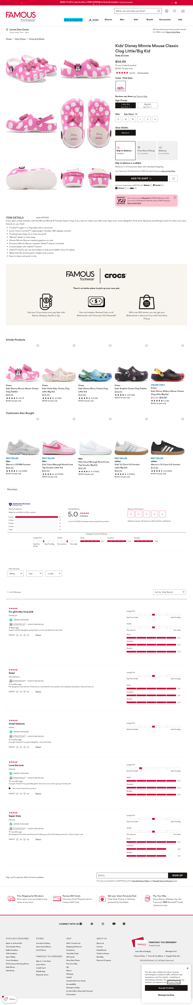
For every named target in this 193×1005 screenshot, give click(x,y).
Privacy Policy (139, 956)
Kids (136, 19)
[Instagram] (103, 925)
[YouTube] (114, 925)
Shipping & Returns (74, 947)
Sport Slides (10, 957)
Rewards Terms (42, 975)
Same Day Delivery (43, 947)
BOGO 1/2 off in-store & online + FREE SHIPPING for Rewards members (89, 2)
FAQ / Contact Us (73, 943)
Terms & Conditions (155, 956)
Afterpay (69, 974)
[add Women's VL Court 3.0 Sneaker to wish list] (182, 419)
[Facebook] (81, 925)
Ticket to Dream (102, 953)
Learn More (40, 964)
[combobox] (138, 11)
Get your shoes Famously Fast (122, 896)
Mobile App (40, 971)
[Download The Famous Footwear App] (124, 924)
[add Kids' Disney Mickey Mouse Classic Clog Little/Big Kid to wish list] (182, 345)
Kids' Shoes (10, 967)
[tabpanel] (96, 1)
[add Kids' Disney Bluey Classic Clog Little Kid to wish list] (110, 345)
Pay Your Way (159, 896)
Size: (117, 114)
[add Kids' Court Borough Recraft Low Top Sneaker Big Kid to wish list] (110, 419)
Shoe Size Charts (73, 960)
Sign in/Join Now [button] (168, 171)
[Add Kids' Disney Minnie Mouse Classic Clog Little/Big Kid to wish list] (173, 178)
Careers (99, 947)
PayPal (69, 977)
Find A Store (41, 950)
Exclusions (70, 950)
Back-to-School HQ (14, 943)
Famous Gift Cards (71, 896)
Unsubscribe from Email (75, 981)
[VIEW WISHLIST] (174, 11)
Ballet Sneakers (12, 950)
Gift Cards (70, 957)
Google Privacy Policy (140, 881)
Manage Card (171, 951)
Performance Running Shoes (17, 964)
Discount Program (103, 960)
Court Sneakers (12, 960)
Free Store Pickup (43, 943)
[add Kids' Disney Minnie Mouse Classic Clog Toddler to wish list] (38, 345)
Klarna (68, 970)
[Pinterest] (92, 925)
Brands (150, 19)
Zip (67, 967)
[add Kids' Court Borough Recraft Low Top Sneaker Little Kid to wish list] (74, 419)
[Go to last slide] (21, 3)
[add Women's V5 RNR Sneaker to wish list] (38, 419)
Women (108, 19)
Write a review (142, 73)
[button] (126, 2)
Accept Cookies (166, 988)
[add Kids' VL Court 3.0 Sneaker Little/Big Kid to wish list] (146, 419)
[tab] (93, 4)
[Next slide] (171, 3)
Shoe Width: (121, 127)
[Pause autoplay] (176, 3)
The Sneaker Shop (13, 947)
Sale (180, 19)
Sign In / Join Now (43, 961)
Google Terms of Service (162, 881)
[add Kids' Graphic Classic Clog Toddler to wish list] (146, 345)
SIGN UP (177, 875)
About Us (100, 943)
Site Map (100, 957)
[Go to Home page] (21, 17)
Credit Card (40, 968)
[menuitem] (73, 22)
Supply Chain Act (173, 956)
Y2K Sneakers (11, 953)
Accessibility (71, 984)
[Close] (188, 968)
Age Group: (121, 100)
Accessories (165, 19)
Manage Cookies (73, 987)
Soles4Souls (101, 950)
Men (122, 19)
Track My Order (72, 953)
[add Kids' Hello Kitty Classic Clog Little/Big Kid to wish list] (74, 345)
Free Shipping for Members (30, 896)
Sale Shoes (10, 970)
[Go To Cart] (183, 11)
